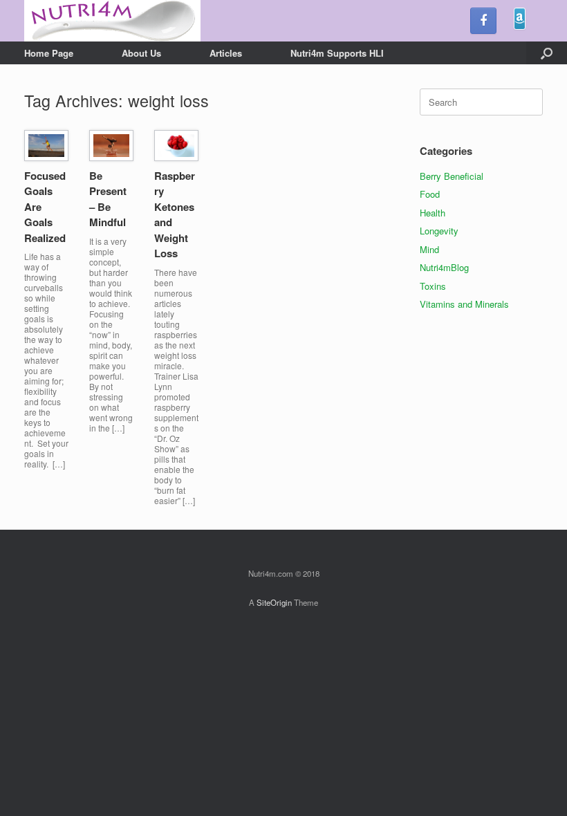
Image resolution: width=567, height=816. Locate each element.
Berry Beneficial (451, 176)
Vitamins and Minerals (464, 303)
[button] (546, 52)
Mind (429, 249)
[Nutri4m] (112, 20)
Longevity (439, 230)
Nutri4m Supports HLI (337, 52)
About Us (141, 52)
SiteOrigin (274, 602)
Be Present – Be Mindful (108, 199)
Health (432, 212)
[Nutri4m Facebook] (483, 21)
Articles (226, 52)
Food (430, 194)
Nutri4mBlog (444, 267)
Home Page (48, 52)
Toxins (433, 286)
